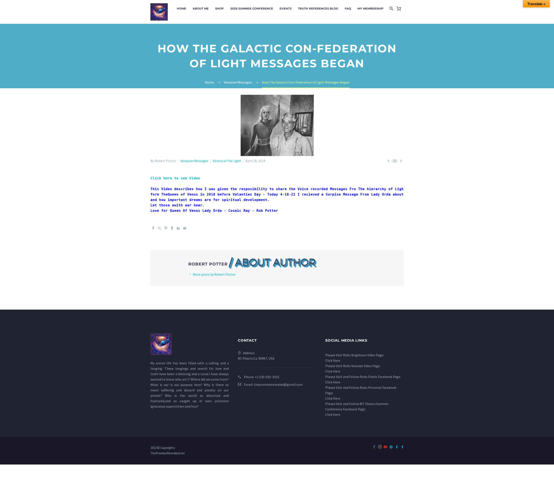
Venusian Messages (194, 161)
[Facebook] (153, 228)
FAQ (348, 8)
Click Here (332, 360)
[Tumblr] (172, 228)
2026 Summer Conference (251, 8)
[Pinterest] (165, 228)
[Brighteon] (391, 446)
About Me (201, 8)
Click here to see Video (176, 178)
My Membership (370, 8)
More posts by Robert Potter (214, 274)
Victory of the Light (227, 161)
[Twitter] (159, 228)
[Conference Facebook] (396, 446)
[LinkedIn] (178, 228)
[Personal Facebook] (402, 446)
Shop (219, 8)
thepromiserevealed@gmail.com (278, 384)
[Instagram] (380, 446)
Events (285, 8)
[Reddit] (184, 228)
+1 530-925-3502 (267, 377)
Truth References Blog (318, 8)
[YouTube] (385, 450)
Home (181, 8)
